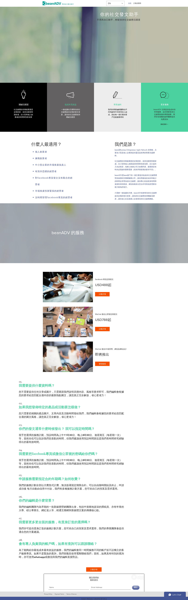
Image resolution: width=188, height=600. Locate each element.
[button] (164, 124)
